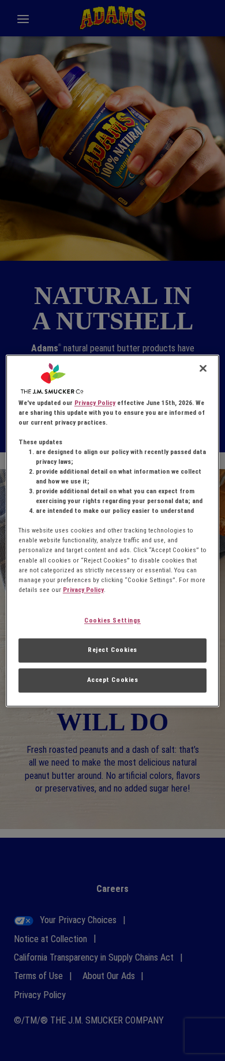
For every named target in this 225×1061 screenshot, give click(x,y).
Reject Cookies (112, 650)
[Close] (203, 368)
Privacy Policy (94, 403)
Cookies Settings (112, 620)
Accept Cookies (112, 680)
